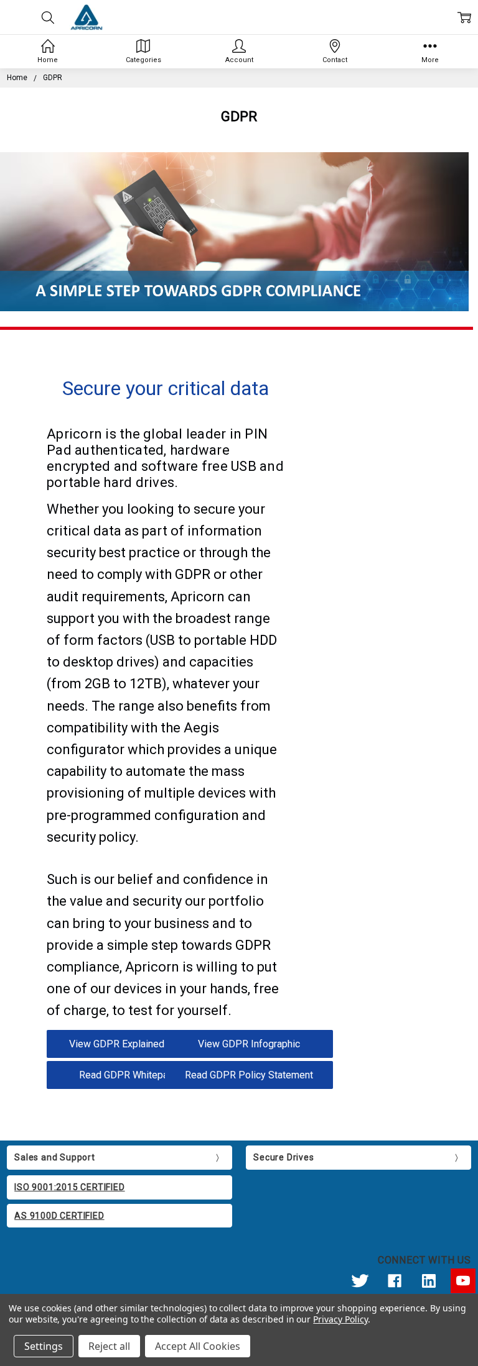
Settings (43, 1346)
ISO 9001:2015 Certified (69, 1187)
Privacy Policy (340, 1319)
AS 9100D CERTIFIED (59, 1216)
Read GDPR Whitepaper (130, 1075)
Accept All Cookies (197, 1346)
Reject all (109, 1346)
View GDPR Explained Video (130, 1044)
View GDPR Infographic (249, 1044)
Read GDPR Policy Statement (249, 1075)
